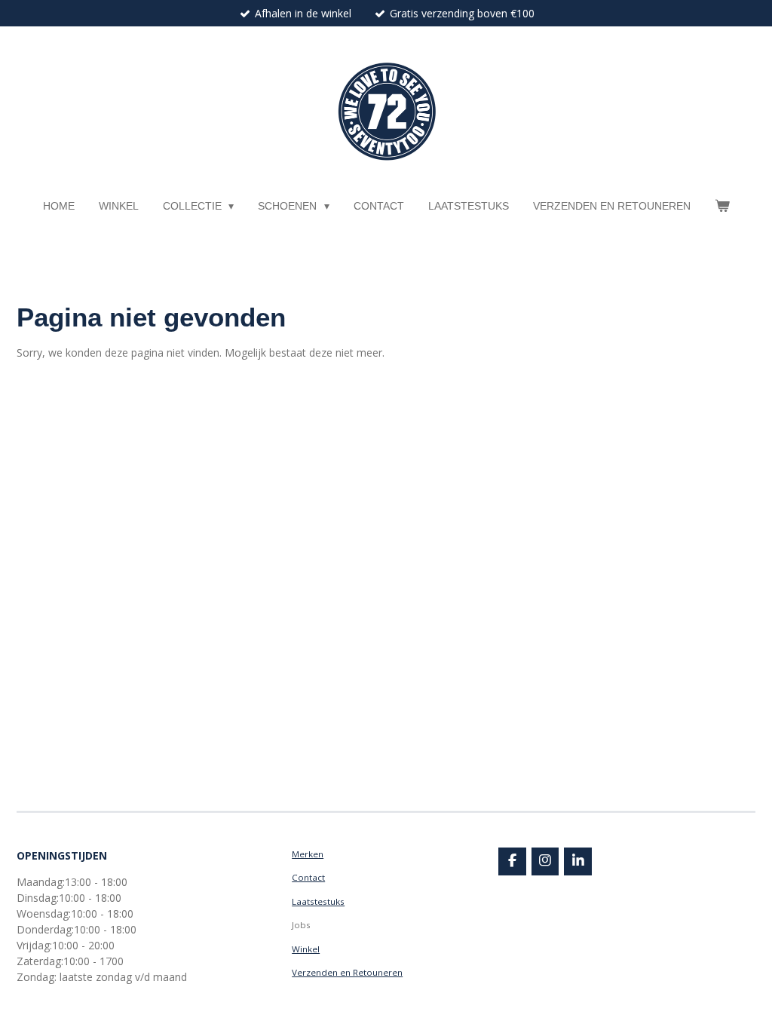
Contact (308, 877)
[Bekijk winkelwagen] (722, 206)
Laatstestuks (318, 901)
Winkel (306, 949)
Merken (307, 854)
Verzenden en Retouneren (347, 972)
